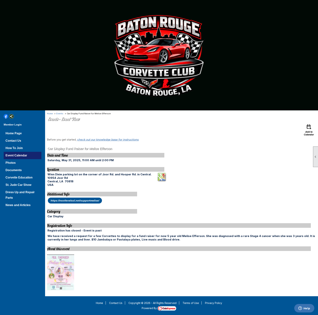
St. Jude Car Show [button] (18, 184)
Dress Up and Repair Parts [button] (20, 195)
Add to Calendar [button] (309, 130)
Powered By (150, 308)
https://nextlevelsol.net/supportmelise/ (75, 200)
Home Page (14, 133)
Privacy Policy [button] (213, 303)
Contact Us (13, 140)
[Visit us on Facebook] (6, 116)
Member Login (13, 124)
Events (59, 113)
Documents (14, 170)
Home (50, 113)
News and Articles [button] (18, 205)
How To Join (14, 148)
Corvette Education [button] (19, 177)
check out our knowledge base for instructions (108, 139)
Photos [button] (11, 162)
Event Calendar (16, 155)
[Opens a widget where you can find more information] (304, 308)
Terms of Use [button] (191, 303)
